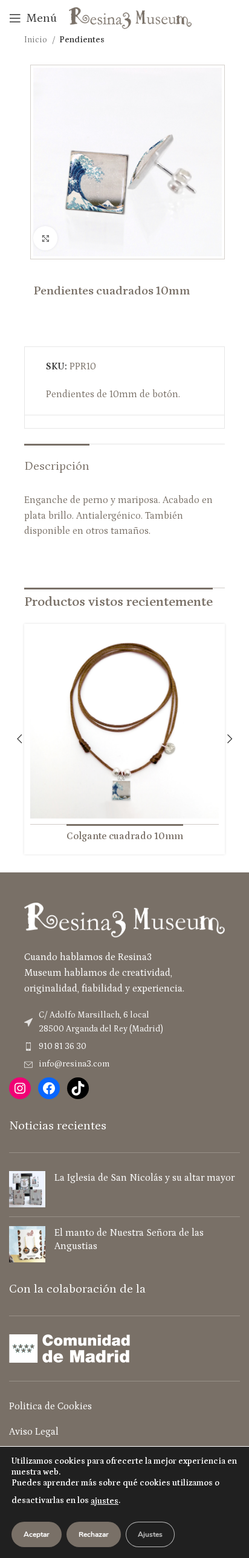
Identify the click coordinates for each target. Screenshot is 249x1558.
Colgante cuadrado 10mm (124, 836)
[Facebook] (49, 1088)
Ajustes (150, 1534)
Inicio (36, 40)
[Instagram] (20, 1088)
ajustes (104, 1501)
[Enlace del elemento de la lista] (124, 1046)
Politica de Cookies (50, 1406)
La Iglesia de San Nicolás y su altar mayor (144, 1177)
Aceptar (37, 1534)
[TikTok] (78, 1088)
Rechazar (94, 1534)
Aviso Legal (34, 1431)
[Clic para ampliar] (45, 238)
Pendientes (82, 40)
